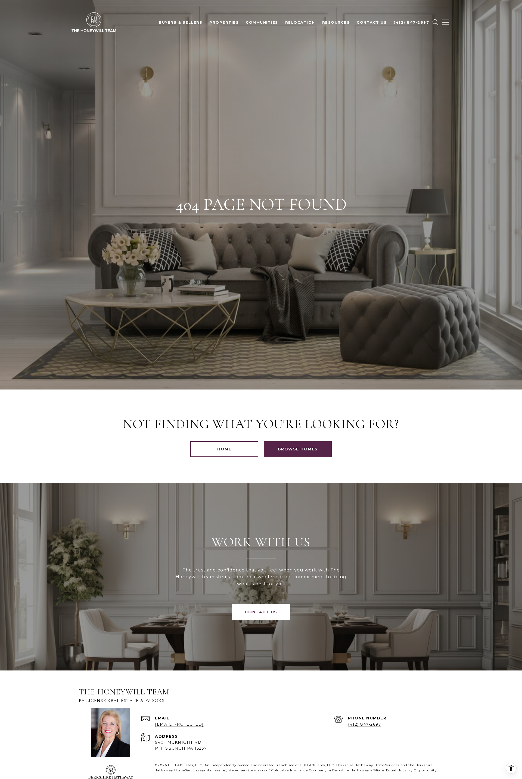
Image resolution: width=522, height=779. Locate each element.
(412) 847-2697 (364, 724)
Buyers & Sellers (180, 22)
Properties (224, 22)
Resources (336, 22)
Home (224, 449)
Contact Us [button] (261, 612)
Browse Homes (298, 449)
